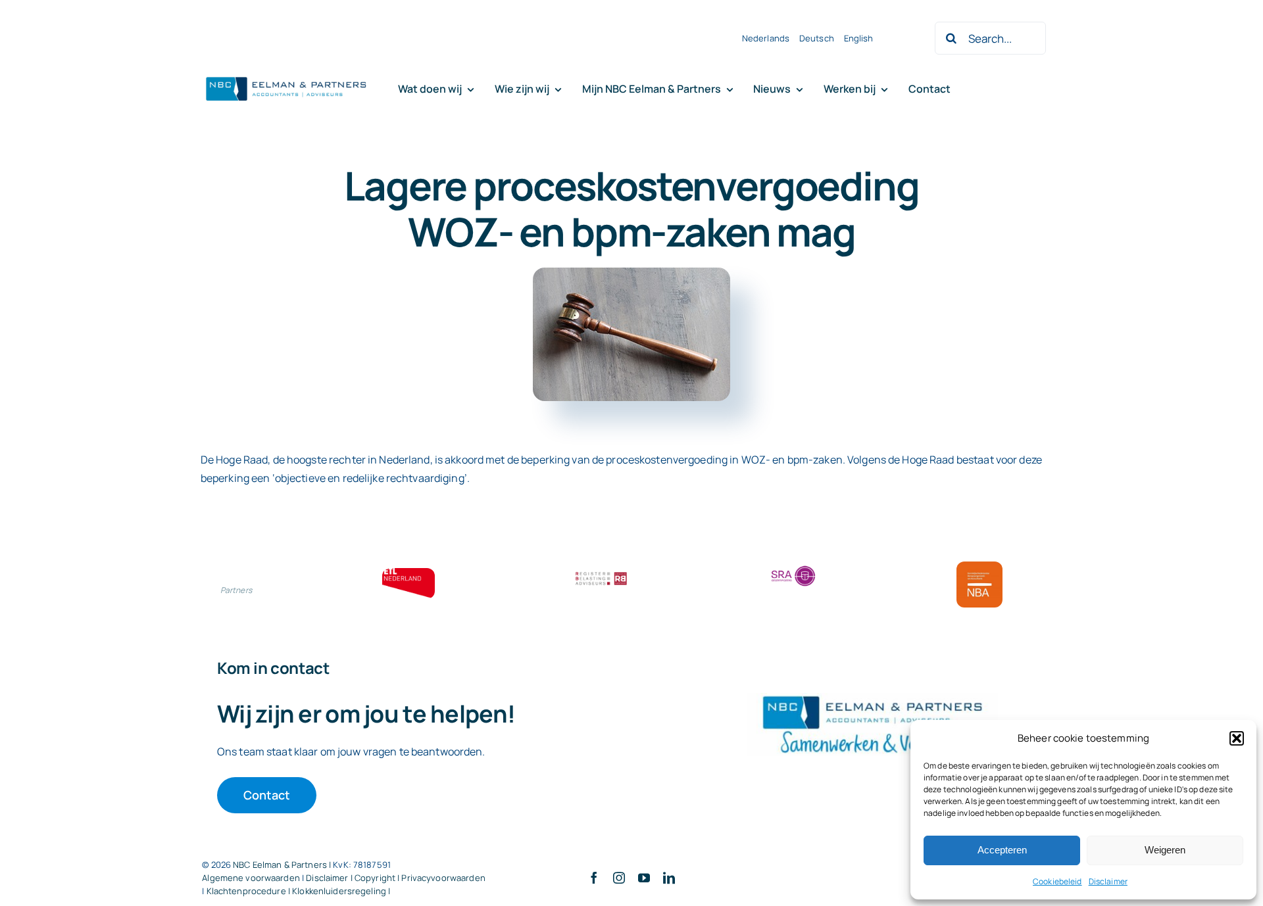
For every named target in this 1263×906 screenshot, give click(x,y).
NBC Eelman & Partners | (283, 864)
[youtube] (644, 878)
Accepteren (1002, 849)
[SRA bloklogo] (793, 567)
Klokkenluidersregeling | (341, 891)
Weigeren (1165, 849)
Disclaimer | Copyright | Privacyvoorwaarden (395, 878)
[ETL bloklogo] (408, 573)
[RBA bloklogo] (601, 573)
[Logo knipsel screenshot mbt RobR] (286, 77)
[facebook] (594, 878)
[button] (1236, 738)
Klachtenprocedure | (250, 891)
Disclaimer (1108, 881)
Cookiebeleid (1057, 881)
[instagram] (619, 878)
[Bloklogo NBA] (979, 567)
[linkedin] (669, 878)
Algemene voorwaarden (251, 878)
